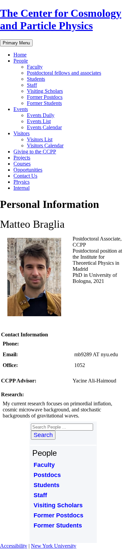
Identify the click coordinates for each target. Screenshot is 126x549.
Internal (21, 188)
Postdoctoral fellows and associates (64, 73)
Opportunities (27, 170)
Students (36, 79)
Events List (39, 121)
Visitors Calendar (45, 145)
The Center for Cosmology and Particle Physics (60, 19)
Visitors (21, 133)
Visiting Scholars (45, 91)
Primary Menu (16, 42)
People (20, 61)
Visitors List (39, 139)
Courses (22, 164)
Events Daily (40, 115)
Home (20, 55)
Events (20, 109)
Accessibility (13, 546)
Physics (21, 182)
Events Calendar (44, 127)
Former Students (44, 103)
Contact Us (25, 176)
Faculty (35, 67)
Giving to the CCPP (34, 151)
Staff (32, 85)
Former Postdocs (44, 97)
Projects (21, 157)
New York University (53, 546)
